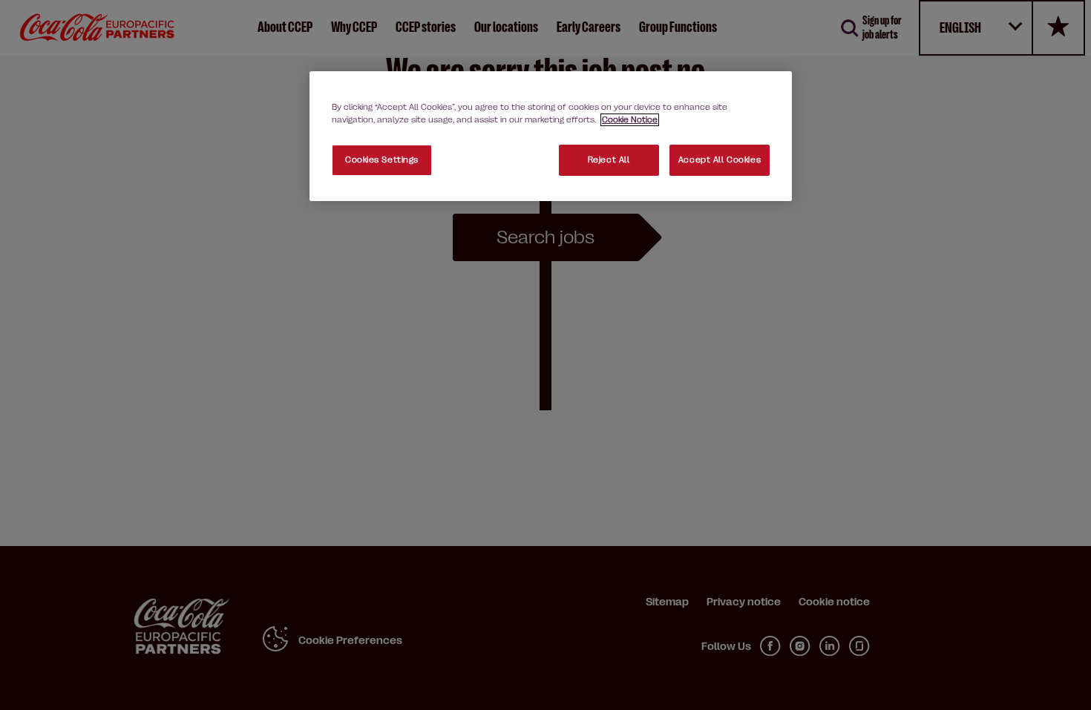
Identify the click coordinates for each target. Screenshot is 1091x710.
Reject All (609, 160)
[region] (550, 136)
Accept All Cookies (719, 160)
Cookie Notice (630, 120)
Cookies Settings (382, 160)
